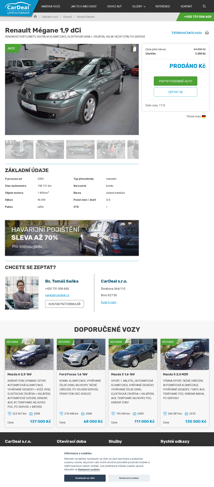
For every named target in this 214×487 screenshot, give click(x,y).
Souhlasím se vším (85, 478)
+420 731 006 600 (57, 288)
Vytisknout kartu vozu (187, 32)
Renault (67, 16)
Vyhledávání (204, 6)
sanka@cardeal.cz (57, 295)
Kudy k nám (108, 302)
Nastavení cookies (89, 469)
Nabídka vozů (50, 16)
